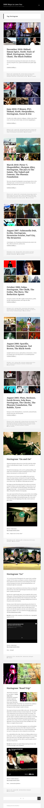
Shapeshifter (27, 195)
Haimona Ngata (30, 194)
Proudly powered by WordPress (13, 805)
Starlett (14, 363)
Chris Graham (26, 251)
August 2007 (19, 251)
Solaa (15, 309)
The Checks (12, 425)
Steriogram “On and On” (19, 459)
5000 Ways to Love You (12, 4)
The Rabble (26, 425)
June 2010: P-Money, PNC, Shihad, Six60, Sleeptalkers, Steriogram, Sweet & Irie (21, 111)
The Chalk (32, 309)
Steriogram (9, 76)
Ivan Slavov (29, 73)
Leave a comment (32, 76)
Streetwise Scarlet (24, 253)
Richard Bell (9, 423)
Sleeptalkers (22, 130)
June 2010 (17, 129)
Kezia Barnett (15, 422)
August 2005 (18, 421)
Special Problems (10, 196)
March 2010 (17, 194)
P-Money (32, 129)
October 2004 (19, 656)
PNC (35, 129)
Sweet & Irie (31, 130)
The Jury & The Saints (23, 196)
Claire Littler (24, 73)
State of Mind (29, 75)
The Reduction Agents (17, 310)
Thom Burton (13, 254)
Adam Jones (26, 540)
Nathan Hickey (9, 195)
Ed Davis (24, 362)
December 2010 (17, 73)
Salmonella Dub (10, 253)
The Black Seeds (29, 363)
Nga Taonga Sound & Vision (13, 530)
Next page (39, 798)
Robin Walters (13, 75)
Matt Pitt (35, 194)
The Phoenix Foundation (11, 197)
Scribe (14, 253)
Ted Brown (23, 363)
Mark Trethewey (31, 308)
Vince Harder (18, 197)
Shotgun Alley (33, 195)
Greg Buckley (23, 194)
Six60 (26, 75)
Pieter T (20, 195)
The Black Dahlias (20, 76)
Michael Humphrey (10, 309)
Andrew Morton (23, 789)
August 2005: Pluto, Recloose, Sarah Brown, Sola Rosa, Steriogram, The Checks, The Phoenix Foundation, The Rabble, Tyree (21, 402)
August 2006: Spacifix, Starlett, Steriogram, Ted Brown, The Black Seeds (19, 346)
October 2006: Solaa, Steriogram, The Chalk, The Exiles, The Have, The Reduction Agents (20, 291)
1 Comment (10, 657)
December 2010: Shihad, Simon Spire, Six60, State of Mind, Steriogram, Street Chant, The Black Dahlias (20, 53)
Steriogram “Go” (15, 574)
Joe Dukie (11, 422)
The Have (11, 310)
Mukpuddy (21, 422)
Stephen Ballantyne (21, 309)
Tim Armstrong (13, 132)
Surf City (29, 253)
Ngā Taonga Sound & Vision (13, 780)
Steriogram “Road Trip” (19, 688)
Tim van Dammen (19, 132)
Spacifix (11, 363)
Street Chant (14, 76)
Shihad (17, 75)
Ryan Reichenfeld (10, 130)
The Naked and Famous (31, 196)
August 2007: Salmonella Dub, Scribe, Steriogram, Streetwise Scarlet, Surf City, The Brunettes (22, 234)
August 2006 (18, 362)
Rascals (23, 195)
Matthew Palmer (29, 362)
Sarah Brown (20, 423)
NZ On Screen (15, 195)
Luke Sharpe (25, 308)
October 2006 (18, 308)
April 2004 (16, 789)
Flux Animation (32, 421)
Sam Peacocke (14, 423)
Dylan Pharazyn (25, 421)
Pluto (30, 422)
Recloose (33, 422)
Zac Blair (25, 76)
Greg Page (23, 129)
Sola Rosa (25, 423)
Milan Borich (28, 129)
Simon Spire (22, 75)
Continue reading (11, 67)
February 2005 (20, 540)
